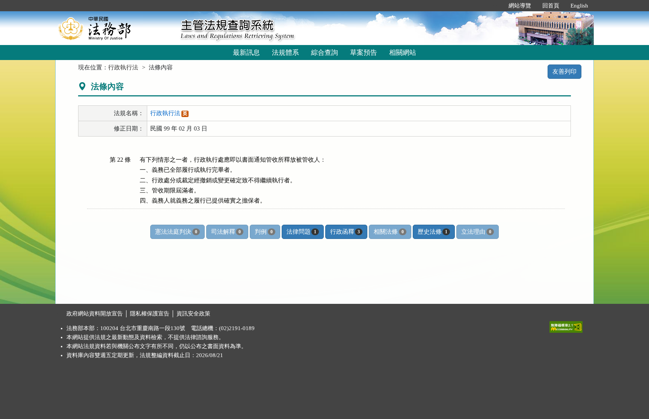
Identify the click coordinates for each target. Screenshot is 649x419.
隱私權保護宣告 (149, 314)
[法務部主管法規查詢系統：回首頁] (115, 28)
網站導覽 (520, 6)
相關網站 (402, 52)
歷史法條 (432, 231)
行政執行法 (123, 67)
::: (495, 6)
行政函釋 (345, 231)
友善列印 (564, 71)
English (579, 6)
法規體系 (285, 52)
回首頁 (550, 6)
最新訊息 (246, 52)
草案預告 (363, 52)
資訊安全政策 (193, 314)
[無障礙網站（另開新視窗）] (566, 325)
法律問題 (301, 231)
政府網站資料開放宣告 (94, 314)
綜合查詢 (324, 52)
